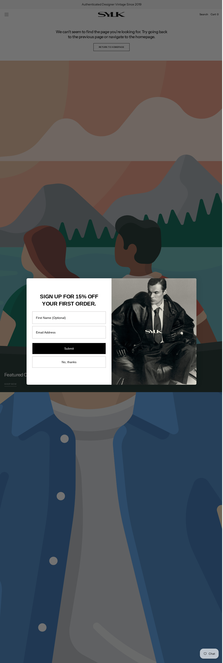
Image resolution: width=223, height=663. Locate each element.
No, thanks (67, 362)
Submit (67, 348)
